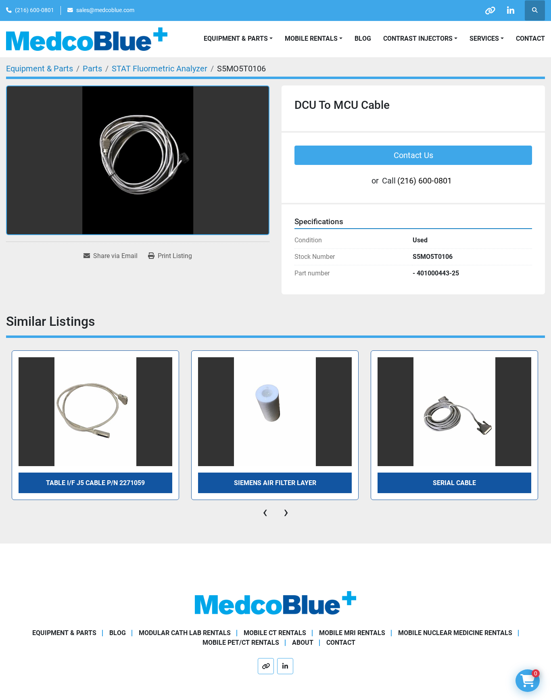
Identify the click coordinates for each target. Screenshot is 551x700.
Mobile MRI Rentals (352, 633)
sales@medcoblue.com (105, 10)
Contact (530, 38)
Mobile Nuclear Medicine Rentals (455, 633)
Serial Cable (454, 483)
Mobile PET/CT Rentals (240, 642)
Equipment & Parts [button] (236, 38)
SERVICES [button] (484, 38)
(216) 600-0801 (34, 10)
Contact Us (413, 155)
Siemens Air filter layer (275, 483)
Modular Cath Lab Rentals (185, 633)
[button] (313, 39)
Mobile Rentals (311, 38)
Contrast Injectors (418, 38)
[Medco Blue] (275, 602)
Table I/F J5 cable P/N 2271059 (95, 483)
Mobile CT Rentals (275, 633)
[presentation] (265, 512)
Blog (363, 38)
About (302, 642)
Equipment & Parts (64, 633)
